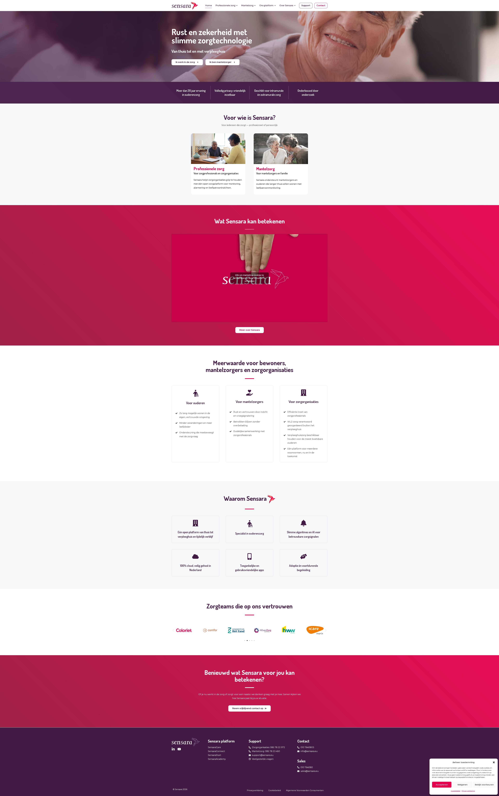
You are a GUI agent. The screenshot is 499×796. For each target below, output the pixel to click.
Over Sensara (286, 5)
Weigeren (462, 784)
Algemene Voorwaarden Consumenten (305, 790)
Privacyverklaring (468, 791)
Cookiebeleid (455, 791)
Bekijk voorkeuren (484, 784)
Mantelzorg (247, 5)
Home (208, 5)
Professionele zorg (225, 5)
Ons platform (266, 5)
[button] (494, 762)
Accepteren (442, 784)
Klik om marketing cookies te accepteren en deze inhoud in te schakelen (249, 278)
